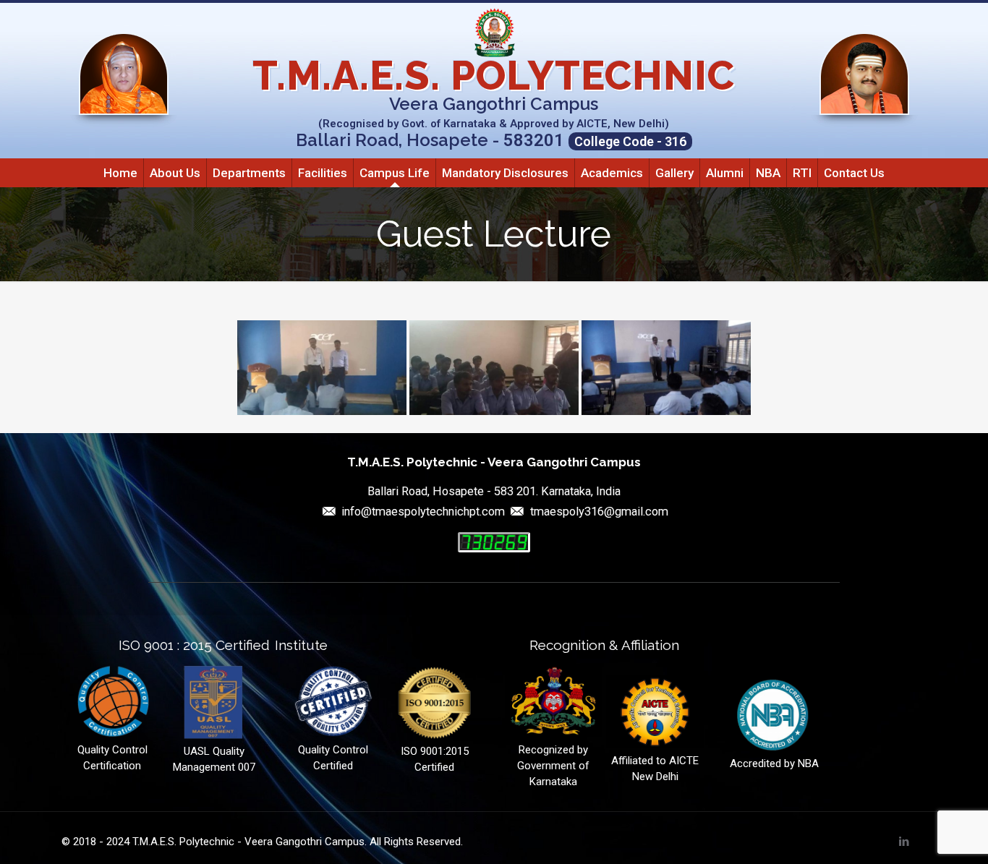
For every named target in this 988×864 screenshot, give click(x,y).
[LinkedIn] (904, 841)
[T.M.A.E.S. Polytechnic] (494, 32)
